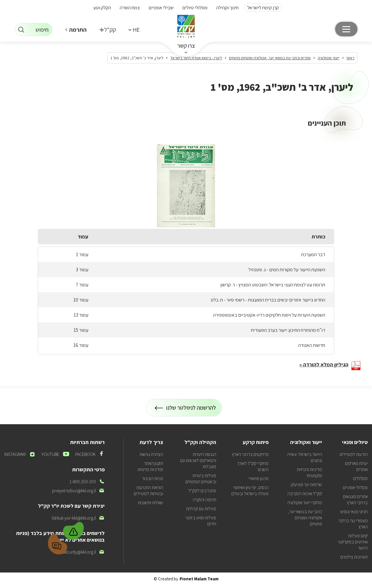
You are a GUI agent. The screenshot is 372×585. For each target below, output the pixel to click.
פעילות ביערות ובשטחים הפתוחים (200, 478)
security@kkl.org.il (84, 552)
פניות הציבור (152, 478)
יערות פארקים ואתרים (356, 466)
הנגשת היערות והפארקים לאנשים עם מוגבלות (198, 460)
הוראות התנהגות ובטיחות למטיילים (148, 490)
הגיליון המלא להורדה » (323, 364)
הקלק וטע (102, 7)
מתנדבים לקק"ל (202, 491)
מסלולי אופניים (355, 487)
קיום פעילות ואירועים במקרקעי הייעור (353, 542)
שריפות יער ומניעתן (306, 484)
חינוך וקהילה (227, 7)
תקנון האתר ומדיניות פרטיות (150, 466)
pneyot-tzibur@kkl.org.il (78, 491)
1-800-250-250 (87, 482)
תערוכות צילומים (354, 557)
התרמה (78, 29)
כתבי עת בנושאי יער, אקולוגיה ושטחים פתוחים (305, 518)
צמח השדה (130, 7)
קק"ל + (108, 29)
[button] (134, 29)
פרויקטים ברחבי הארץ (250, 454)
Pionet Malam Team (199, 579)
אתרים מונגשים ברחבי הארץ (355, 499)
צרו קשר (186, 45)
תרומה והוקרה (204, 500)
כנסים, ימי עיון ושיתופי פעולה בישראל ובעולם (250, 490)
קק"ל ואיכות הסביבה (304, 494)
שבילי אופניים (161, 7)
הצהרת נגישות (151, 454)
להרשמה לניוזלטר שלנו (191, 410)
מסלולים (360, 478)
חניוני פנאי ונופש (354, 512)
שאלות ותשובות (150, 503)
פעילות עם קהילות (201, 509)
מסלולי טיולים (195, 7)
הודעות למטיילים (354, 454)
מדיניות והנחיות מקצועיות (309, 472)
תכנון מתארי (258, 478)
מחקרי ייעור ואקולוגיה (304, 503)
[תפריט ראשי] (346, 29)
